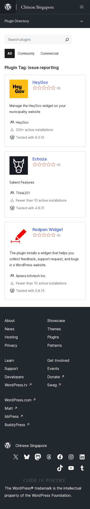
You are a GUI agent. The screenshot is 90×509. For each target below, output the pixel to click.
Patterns (54, 345)
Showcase (56, 320)
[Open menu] (82, 7)
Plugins (53, 337)
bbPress (14, 416)
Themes (54, 329)
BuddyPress (17, 424)
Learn (9, 360)
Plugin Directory (17, 21)
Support (11, 368)
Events (53, 368)
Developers (14, 377)
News (9, 329)
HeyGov (40, 82)
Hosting (11, 337)
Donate (56, 377)
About (10, 320)
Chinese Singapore (31, 445)
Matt (11, 408)
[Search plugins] (67, 39)
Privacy (11, 345)
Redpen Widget (48, 229)
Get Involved (58, 360)
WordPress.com (20, 400)
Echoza (40, 158)
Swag (54, 385)
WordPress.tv (18, 385)
